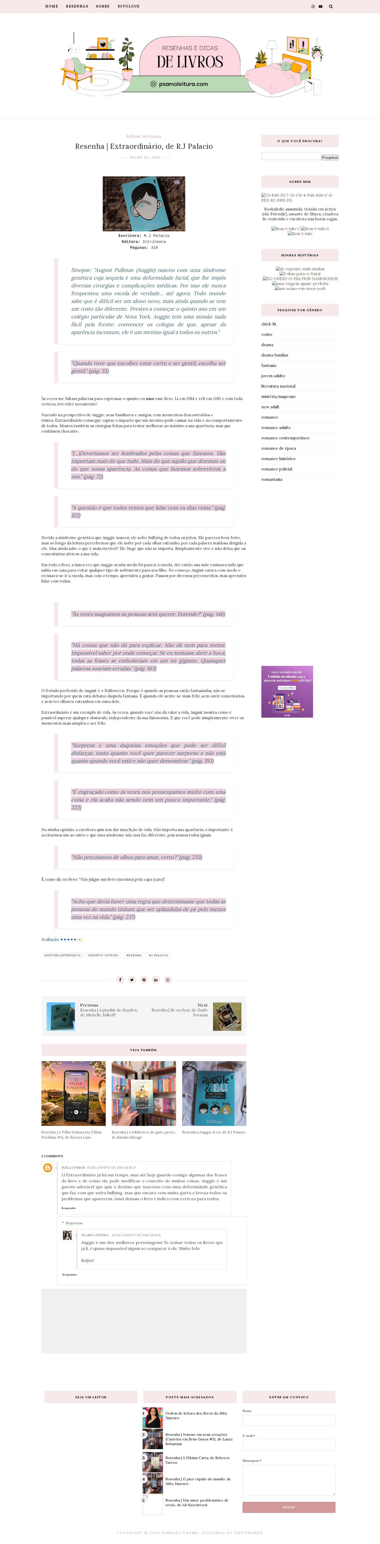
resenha (133, 955)
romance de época (278, 448)
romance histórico (278, 458)
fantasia (268, 365)
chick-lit (268, 324)
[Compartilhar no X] (132, 979)
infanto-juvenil (103, 955)
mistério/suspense (278, 396)
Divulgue (129, 6)
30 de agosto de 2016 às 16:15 (136, 1235)
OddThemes (248, 1533)
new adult (270, 406)
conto (266, 334)
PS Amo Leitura (95, 1235)
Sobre (103, 6)
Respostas (74, 1223)
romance (269, 417)
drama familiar (274, 355)
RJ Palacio (158, 955)
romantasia (271, 479)
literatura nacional (278, 386)
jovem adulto (273, 375)
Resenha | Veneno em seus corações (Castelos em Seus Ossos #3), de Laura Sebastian (198, 1439)
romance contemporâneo (285, 437)
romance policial (276, 469)
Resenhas (77, 6)
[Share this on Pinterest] (144, 979)
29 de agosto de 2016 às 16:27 (111, 1167)
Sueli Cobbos (73, 1167)
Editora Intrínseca (143, 136)
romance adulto (276, 427)
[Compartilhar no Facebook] (120, 979)
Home (51, 6)
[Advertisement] (300, 575)
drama (267, 344)
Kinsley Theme (180, 1533)
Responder (69, 1208)
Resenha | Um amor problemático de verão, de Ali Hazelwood (197, 1502)
